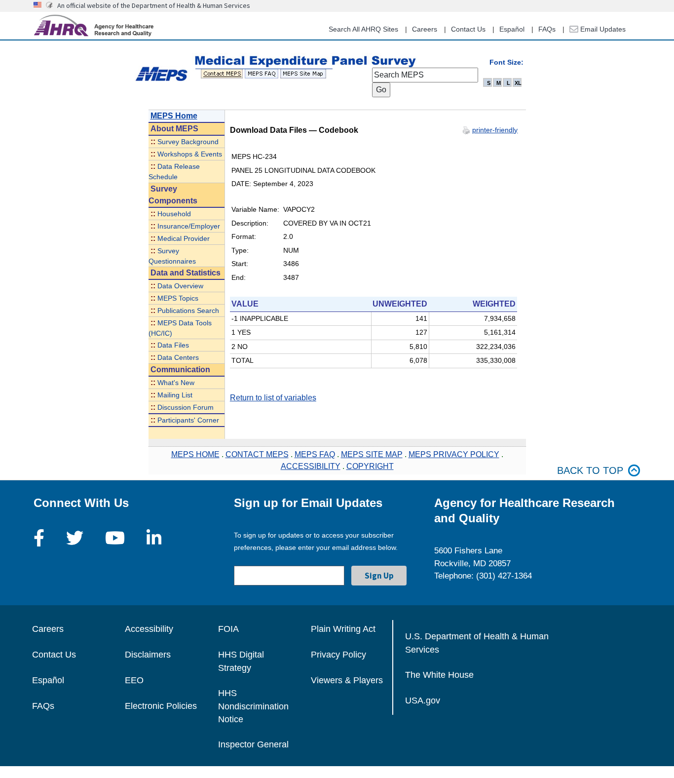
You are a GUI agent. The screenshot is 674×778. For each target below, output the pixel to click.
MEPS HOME (195, 454)
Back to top (590, 470)
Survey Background (188, 142)
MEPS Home (173, 116)
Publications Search (188, 310)
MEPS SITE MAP (372, 454)
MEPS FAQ (315, 454)
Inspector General (253, 744)
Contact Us (468, 29)
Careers (424, 29)
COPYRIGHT (370, 466)
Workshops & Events (189, 154)
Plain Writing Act (343, 629)
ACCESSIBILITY (310, 466)
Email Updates (602, 29)
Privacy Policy (338, 655)
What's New (175, 383)
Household (174, 214)
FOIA (228, 629)
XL (518, 83)
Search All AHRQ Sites (363, 29)
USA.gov (422, 700)
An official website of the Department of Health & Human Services (153, 5)
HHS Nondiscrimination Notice (253, 706)
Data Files (173, 345)
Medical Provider (183, 238)
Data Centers (178, 357)
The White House (439, 675)
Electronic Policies (161, 706)
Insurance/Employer (188, 226)
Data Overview (180, 286)
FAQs (547, 29)
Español (511, 29)
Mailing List (174, 395)
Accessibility (149, 629)
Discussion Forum (185, 407)
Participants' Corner (188, 420)
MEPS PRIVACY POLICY (454, 454)
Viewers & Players (347, 680)
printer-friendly (495, 130)
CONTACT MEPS (257, 454)
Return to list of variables (273, 397)
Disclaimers (148, 655)
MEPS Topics (177, 298)
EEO (134, 680)
